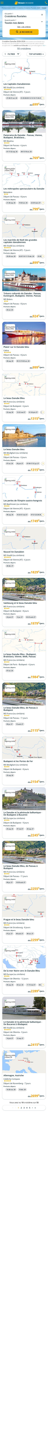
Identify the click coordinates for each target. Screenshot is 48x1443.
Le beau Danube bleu (13, 449)
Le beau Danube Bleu (14, 398)
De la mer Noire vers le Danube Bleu (21, 970)
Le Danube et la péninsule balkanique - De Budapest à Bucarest (22, 813)
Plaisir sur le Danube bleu (16, 347)
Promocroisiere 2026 (8, 8)
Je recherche (26, 32)
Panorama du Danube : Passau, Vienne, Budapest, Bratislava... (22, 136)
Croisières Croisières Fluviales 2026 (28, 8)
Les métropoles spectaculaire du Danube (23, 188)
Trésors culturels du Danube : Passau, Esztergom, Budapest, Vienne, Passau (22, 294)
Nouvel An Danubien (13, 551)
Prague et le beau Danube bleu (18, 919)
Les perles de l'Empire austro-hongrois (22, 500)
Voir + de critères (24, 27)
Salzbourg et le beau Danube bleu (20, 603)
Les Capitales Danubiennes (16, 84)
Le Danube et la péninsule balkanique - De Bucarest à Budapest (22, 1023)
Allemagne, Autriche (13, 1075)
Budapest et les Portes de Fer (18, 761)
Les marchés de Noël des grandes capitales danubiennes (20, 241)
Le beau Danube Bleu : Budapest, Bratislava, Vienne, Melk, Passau (19, 655)
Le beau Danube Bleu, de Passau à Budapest (20, 708)
